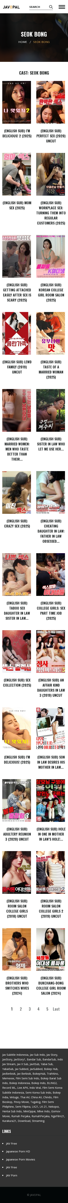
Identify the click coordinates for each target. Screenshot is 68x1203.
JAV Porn (11, 1175)
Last (56, 1009)
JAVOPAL (35, 1195)
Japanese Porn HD (18, 1151)
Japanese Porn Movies (20, 1159)
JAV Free (11, 1143)
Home (22, 42)
